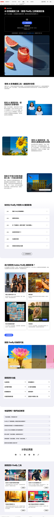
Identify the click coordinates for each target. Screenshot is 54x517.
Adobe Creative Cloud (6, 4)
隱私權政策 (32, 33)
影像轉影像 (7, 392)
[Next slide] (46, 357)
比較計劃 (31, 1)
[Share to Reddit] (34, 454)
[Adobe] (2, 1)
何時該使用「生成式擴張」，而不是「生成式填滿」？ (15, 438)
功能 (17, 4)
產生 (19, 1)
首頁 (1, 4)
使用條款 (28, 33)
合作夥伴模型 (8, 387)
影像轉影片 (31, 382)
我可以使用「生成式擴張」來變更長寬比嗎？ (13, 434)
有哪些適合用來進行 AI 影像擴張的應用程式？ (14, 425)
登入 (50, 1)
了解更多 (23, 487)
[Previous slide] (8, 357)
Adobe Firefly (14, 1)
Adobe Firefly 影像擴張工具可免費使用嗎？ (13, 430)
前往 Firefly (44, 1)
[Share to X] (20, 454)
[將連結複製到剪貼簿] (38, 454)
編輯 (23, 1)
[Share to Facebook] (16, 454)
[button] (48, 2)
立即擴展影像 (28, 254)
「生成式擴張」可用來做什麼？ (11, 417)
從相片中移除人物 (33, 396)
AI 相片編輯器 (32, 387)
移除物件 (30, 392)
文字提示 (21, 86)
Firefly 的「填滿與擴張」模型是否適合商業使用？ (15, 421)
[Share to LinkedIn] (25, 454)
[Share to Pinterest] (29, 454)
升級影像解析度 (8, 396)
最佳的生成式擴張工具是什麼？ (11, 443)
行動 (27, 1)
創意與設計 (7, 1)
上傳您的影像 (28, 23)
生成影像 (6, 382)
